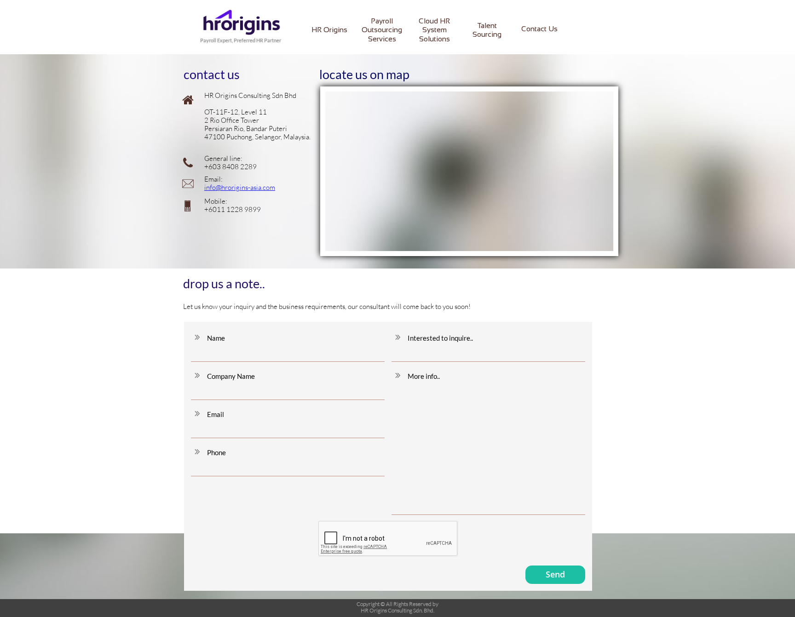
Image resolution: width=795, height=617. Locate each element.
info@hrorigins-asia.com (239, 187)
